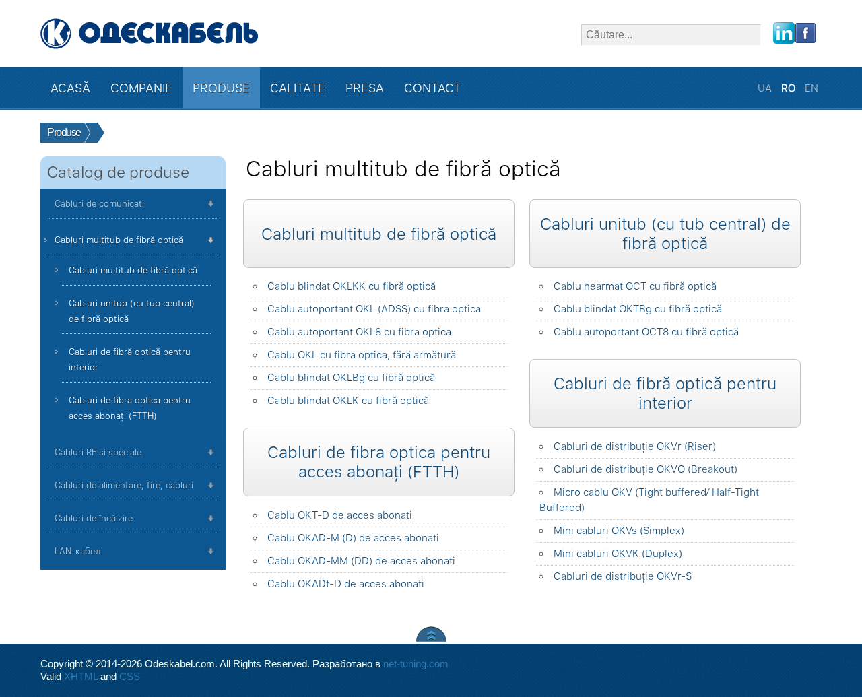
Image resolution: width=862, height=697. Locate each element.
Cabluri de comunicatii (100, 204)
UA (766, 88)
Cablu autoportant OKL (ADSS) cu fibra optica (374, 309)
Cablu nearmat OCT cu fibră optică (635, 286)
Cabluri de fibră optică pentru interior (130, 359)
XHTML (81, 676)
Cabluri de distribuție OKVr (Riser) (635, 446)
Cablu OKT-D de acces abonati (339, 515)
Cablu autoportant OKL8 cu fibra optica (359, 332)
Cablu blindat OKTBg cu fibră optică (638, 309)
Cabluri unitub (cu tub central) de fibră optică (132, 311)
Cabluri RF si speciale (98, 452)
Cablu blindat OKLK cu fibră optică (348, 401)
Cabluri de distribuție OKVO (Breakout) (645, 469)
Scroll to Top (431, 634)
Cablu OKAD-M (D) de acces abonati (353, 538)
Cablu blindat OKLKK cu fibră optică (351, 286)
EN (811, 88)
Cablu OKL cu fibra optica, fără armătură (361, 355)
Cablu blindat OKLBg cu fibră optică (351, 378)
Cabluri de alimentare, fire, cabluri (124, 485)
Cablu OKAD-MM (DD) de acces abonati (361, 561)
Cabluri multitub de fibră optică (119, 240)
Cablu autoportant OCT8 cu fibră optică (646, 332)
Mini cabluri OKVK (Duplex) (618, 553)
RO (789, 88)
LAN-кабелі (79, 551)
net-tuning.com (416, 664)
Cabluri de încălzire (94, 518)
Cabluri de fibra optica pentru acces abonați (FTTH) (130, 408)
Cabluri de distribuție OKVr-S (623, 576)
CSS (129, 676)
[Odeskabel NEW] (149, 33)
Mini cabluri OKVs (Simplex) (619, 531)
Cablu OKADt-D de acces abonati (345, 584)
